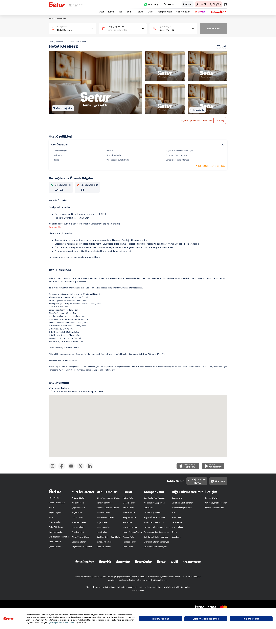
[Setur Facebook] (63, 469)
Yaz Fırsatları (183, 11)
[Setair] (161, 561)
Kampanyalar (165, 11)
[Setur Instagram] (53, 469)
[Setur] (57, 4)
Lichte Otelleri (61, 18)
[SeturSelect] (174, 561)
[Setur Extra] (218, 12)
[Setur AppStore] (189, 468)
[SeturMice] (123, 561)
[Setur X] (81, 469)
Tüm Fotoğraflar (64, 108)
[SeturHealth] (192, 561)
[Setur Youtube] (72, 469)
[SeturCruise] (143, 561)
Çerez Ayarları (55, 546)
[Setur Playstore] (214, 468)
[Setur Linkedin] (91, 469)
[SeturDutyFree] (84, 561)
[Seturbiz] (105, 561)
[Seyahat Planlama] (224, 4)
